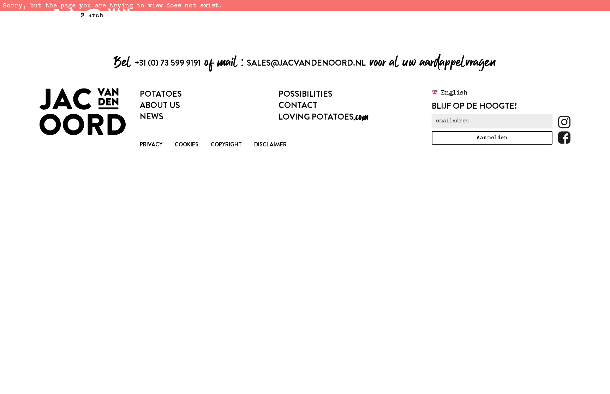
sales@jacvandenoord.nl (306, 63)
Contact (298, 105)
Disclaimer (270, 144)
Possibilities (306, 94)
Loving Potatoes (323, 117)
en (537, 16)
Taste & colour (313, 16)
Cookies (186, 144)
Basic (470, 16)
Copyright (226, 144)
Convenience (426, 16)
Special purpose (248, 16)
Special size (371, 16)
